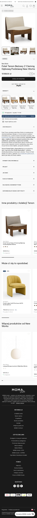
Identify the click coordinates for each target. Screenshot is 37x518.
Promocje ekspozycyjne (18, 443)
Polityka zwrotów (18, 472)
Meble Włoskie (18, 448)
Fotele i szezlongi (8, 10)
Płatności (18, 465)
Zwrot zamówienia (18, 470)
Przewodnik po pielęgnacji (18, 440)
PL (34, 509)
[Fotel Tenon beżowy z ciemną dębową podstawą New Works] (18, 30)
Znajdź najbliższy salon (10, 121)
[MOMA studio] (9, 6)
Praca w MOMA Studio (18, 475)
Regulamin (4, 509)
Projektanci (18, 418)
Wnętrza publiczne (18, 425)
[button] (33, 28)
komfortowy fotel (7, 137)
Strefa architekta (18, 420)
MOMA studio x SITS (18, 450)
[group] (16, 232)
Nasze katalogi (18, 445)
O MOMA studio (18, 413)
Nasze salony (18, 416)
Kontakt (18, 423)
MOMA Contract (18, 428)
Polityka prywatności (14, 509)
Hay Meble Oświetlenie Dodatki (18, 455)
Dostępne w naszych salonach (18, 438)
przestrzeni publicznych (27, 153)
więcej (32, 116)
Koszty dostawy (18, 468)
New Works (5, 63)
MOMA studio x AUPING (18, 452)
